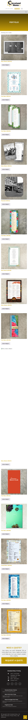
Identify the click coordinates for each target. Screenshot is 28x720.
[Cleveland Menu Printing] (14, 3)
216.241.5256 (9, 8)
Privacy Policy (13, 715)
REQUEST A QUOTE (14, 660)
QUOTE (17, 8)
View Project (5, 65)
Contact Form (14, 680)
